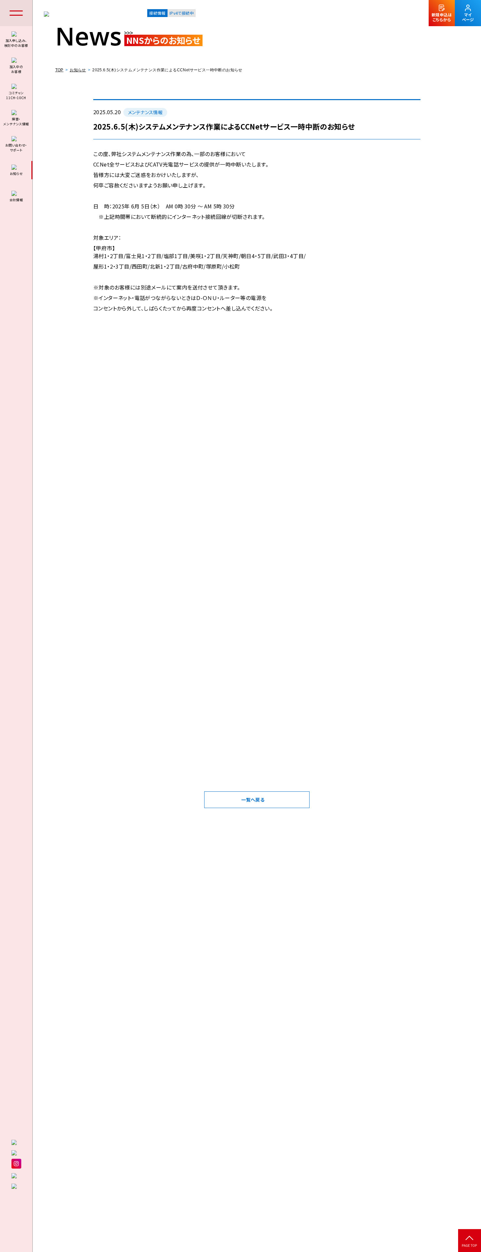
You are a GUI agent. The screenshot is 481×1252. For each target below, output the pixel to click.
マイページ (468, 17)
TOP (59, 70)
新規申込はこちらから (442, 17)
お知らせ (78, 70)
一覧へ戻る (252, 799)
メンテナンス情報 (145, 112)
